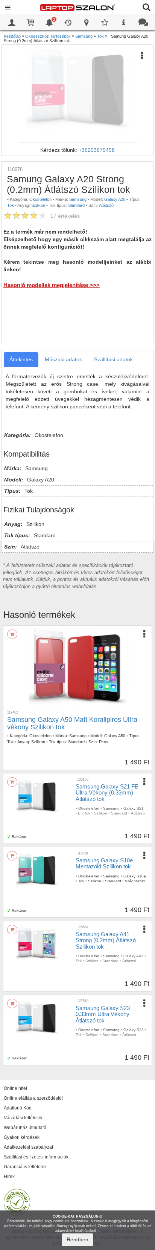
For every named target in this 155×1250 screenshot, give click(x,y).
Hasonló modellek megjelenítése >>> (51, 285)
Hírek (9, 1176)
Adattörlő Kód (18, 1108)
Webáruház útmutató (25, 1127)
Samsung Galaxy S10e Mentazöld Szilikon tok (104, 863)
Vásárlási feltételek (23, 1117)
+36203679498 (97, 150)
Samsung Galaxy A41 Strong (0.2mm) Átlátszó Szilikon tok (106, 940)
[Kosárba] (12, 634)
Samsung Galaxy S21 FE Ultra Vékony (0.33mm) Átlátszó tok (107, 792)
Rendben (77, 1239)
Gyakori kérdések (22, 1137)
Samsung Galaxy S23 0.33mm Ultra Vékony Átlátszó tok (103, 1014)
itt (98, 1231)
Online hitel (15, 1088)
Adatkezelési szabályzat (28, 1147)
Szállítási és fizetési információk (36, 1157)
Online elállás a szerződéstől (33, 1098)
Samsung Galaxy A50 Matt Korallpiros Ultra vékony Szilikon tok (72, 723)
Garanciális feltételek (25, 1166)
